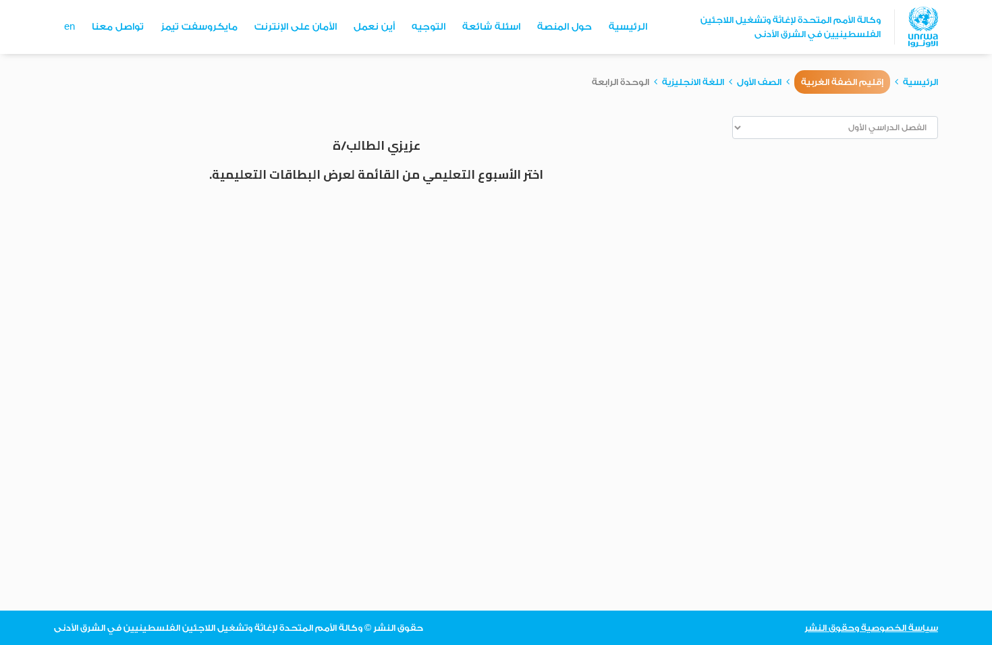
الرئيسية (628, 27)
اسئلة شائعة (491, 27)
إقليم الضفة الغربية (842, 82)
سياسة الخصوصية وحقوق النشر (871, 628)
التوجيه (428, 27)
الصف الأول (759, 82)
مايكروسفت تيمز (199, 27)
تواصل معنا (118, 27)
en (69, 27)
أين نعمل (374, 27)
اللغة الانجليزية (693, 82)
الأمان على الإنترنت (295, 27)
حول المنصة (564, 27)
